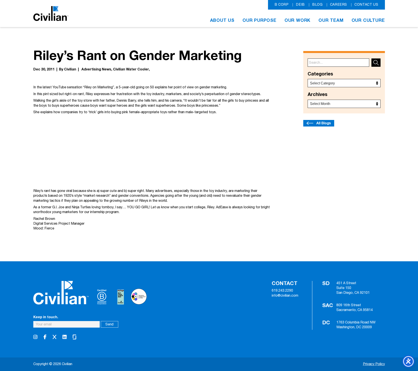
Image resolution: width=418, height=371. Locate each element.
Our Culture (368, 20)
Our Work (297, 20)
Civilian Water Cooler (131, 69)
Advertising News (96, 69)
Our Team (331, 20)
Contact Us (366, 4)
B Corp (282, 4)
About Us (222, 20)
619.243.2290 (282, 290)
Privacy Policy (374, 364)
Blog (317, 4)
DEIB (300, 4)
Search (375, 62)
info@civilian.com (285, 295)
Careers (338, 4)
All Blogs (323, 123)
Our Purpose (259, 20)
